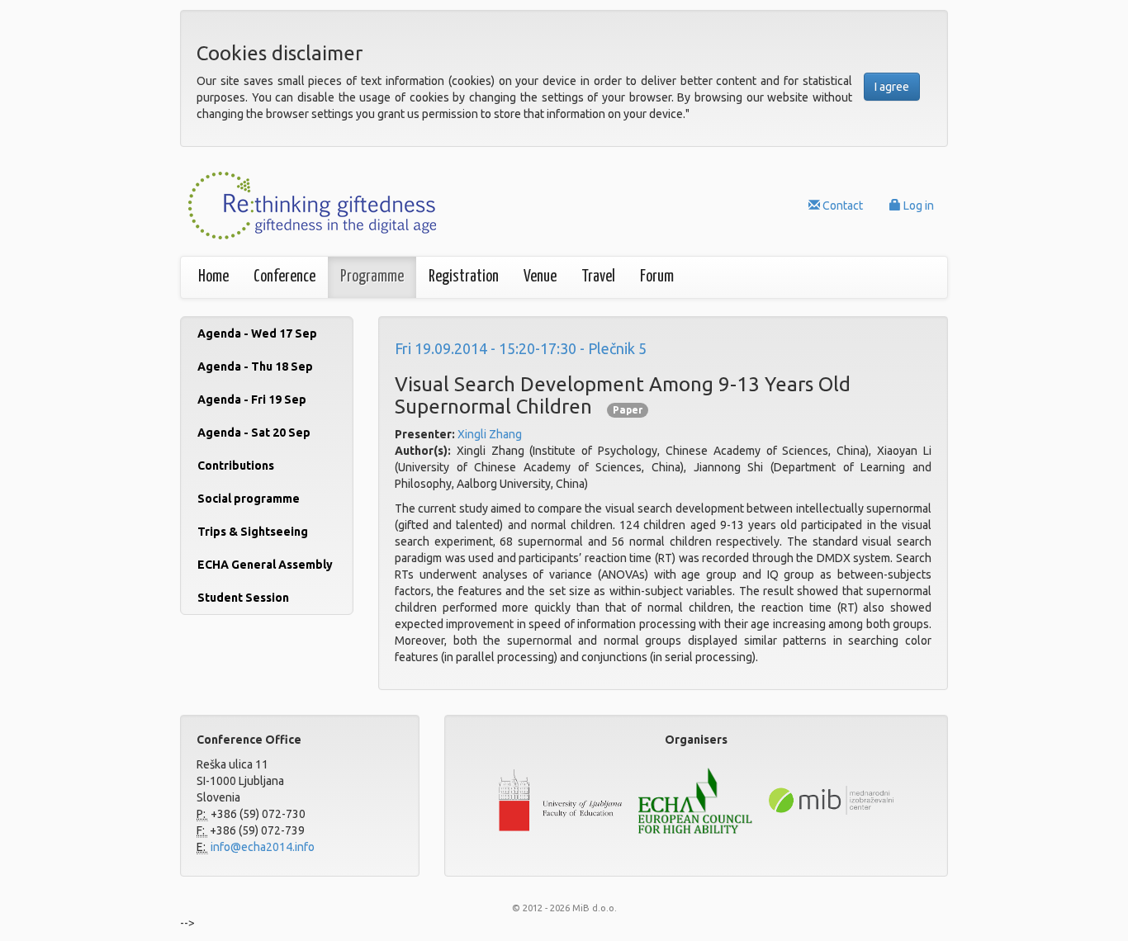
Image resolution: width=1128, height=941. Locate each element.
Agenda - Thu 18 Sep (255, 366)
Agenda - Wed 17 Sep (257, 333)
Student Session (243, 597)
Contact (841, 205)
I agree (891, 86)
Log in (917, 205)
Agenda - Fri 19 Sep (251, 399)
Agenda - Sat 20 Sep (253, 432)
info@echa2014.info (261, 847)
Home (213, 277)
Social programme (248, 498)
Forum (657, 277)
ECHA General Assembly (265, 564)
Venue (540, 277)
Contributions (235, 465)
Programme (372, 277)
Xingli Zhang (489, 434)
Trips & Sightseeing (252, 531)
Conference (284, 277)
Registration (464, 277)
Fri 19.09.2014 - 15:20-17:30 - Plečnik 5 (521, 348)
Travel (598, 277)
